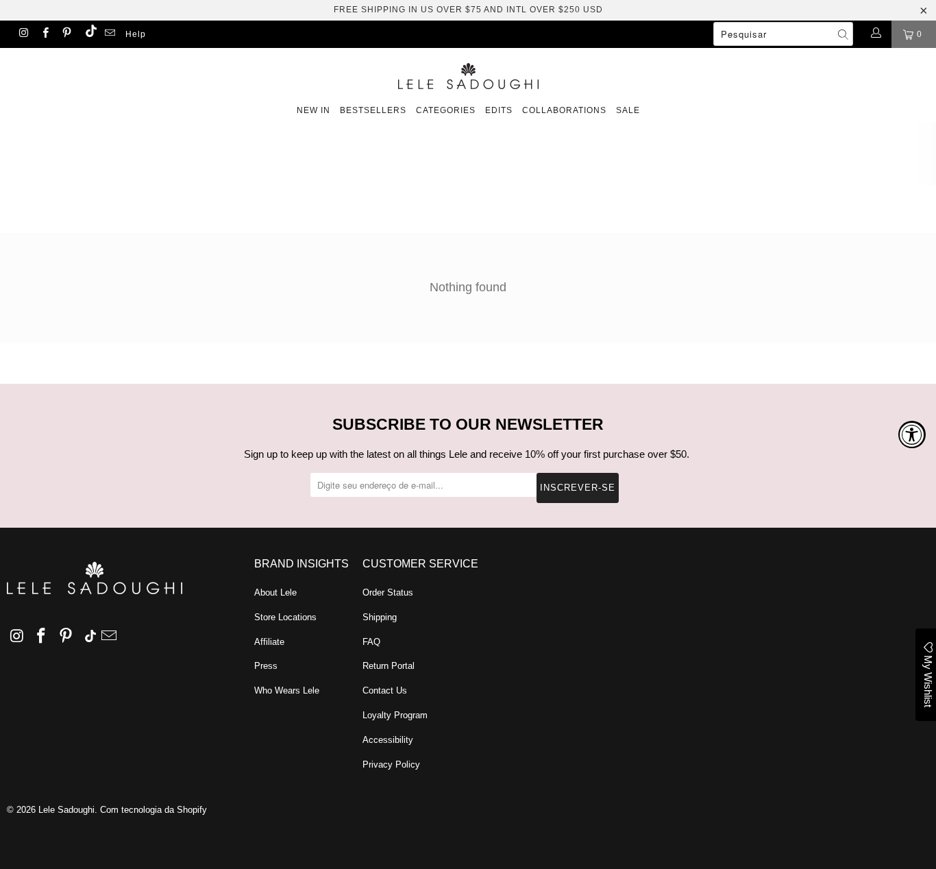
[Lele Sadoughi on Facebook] (44, 34)
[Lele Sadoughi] (468, 73)
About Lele (275, 592)
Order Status (387, 592)
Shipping (379, 617)
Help (135, 34)
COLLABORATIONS (564, 110)
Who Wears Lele (286, 690)
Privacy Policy (391, 764)
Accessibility (387, 740)
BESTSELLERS (373, 110)
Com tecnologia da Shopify (153, 810)
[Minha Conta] (875, 34)
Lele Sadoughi (66, 810)
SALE (628, 110)
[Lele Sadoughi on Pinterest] (66, 34)
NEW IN (313, 110)
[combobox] (783, 34)
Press (266, 666)
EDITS (499, 110)
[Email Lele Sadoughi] (109, 34)
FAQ (371, 642)
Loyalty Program (395, 715)
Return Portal (388, 666)
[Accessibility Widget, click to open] (912, 434)
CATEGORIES (446, 110)
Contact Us (384, 690)
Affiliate (269, 642)
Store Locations (285, 617)
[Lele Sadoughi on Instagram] (23, 34)
